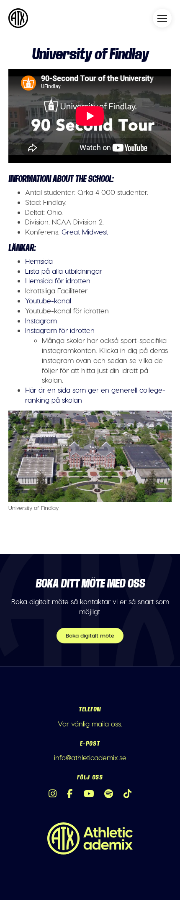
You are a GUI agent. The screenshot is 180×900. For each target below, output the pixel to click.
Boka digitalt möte (90, 635)
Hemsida (39, 261)
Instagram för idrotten (60, 330)
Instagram (41, 320)
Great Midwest (85, 231)
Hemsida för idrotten (57, 280)
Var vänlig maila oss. (90, 723)
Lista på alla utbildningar (63, 271)
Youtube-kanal (48, 300)
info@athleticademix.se (90, 757)
